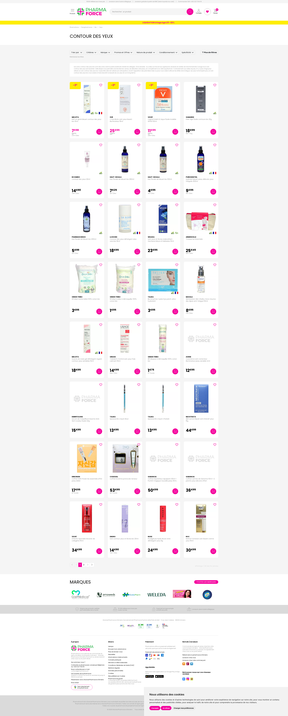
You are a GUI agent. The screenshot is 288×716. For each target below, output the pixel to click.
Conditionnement (167, 52)
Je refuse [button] (166, 708)
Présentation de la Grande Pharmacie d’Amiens (87, 680)
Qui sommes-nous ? (78, 662)
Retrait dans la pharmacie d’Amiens (195, 655)
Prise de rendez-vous (115, 652)
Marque (104, 52)
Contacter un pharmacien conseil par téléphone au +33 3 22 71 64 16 (87, 666)
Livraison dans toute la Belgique (120, 1)
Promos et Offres (122, 52)
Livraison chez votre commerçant (193, 660)
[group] (81, 595)
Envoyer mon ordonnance (117, 649)
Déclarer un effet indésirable (117, 662)
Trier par (75, 52)
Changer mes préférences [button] (184, 708)
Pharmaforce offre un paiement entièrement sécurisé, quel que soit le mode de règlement (160, 647)
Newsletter (111, 654)
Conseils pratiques (114, 660)
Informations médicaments (117, 657)
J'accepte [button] (155, 708)
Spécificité (186, 52)
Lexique (110, 646)
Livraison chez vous (189, 657)
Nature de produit (144, 52)
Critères (90, 52)
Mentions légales (114, 668)
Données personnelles (115, 670)
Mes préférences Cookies (116, 676)
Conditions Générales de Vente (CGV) (121, 665)
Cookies (111, 673)
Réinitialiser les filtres (77, 57)
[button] (72, 12)
